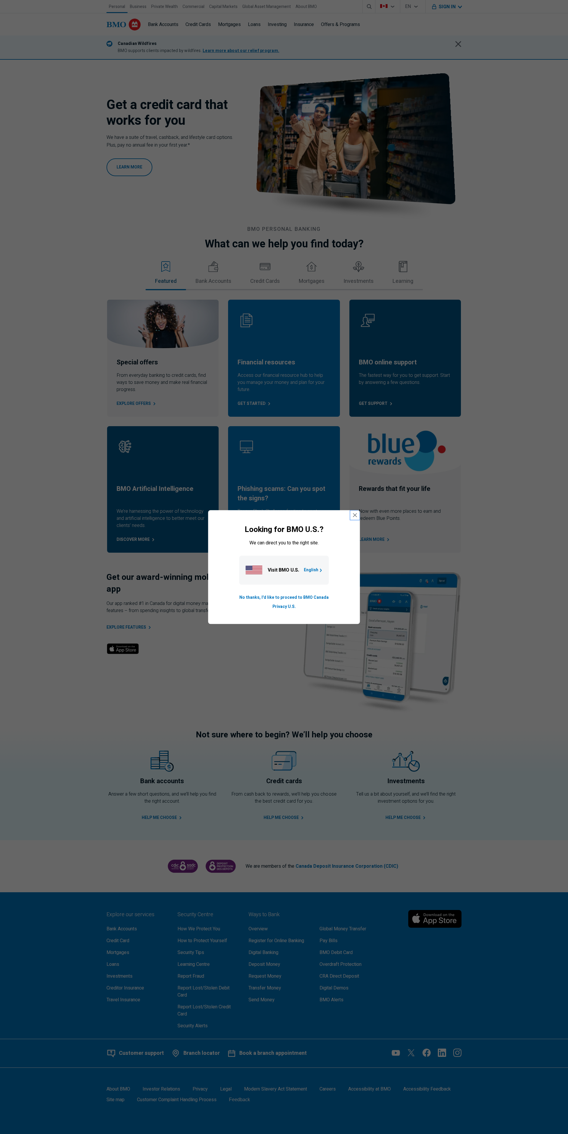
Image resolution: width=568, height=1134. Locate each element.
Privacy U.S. (284, 606)
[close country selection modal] (355, 515)
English (311, 570)
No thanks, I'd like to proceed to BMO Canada (284, 598)
